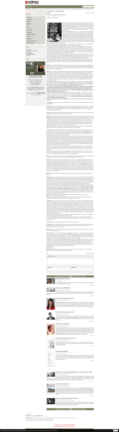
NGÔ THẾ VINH (59, 386)
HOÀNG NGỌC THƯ (59, 301)
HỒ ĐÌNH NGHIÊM (59, 290)
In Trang (47, 253)
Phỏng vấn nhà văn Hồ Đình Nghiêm (63, 287)
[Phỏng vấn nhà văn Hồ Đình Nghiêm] (51, 290)
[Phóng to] (49, 13)
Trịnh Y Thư (66, 301)
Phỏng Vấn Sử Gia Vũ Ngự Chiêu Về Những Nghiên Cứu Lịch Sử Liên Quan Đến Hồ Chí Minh (74, 372)
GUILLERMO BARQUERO (31, 54)
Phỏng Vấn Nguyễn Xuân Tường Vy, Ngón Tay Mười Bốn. (67, 398)
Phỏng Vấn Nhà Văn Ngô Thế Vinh (62, 383)
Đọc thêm (91, 295)
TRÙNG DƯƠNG (65, 326)
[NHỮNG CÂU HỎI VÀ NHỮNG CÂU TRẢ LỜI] (51, 304)
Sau (91, 13)
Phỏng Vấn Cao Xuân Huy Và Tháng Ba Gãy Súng (65, 338)
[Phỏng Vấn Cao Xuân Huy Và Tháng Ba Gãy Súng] (51, 343)
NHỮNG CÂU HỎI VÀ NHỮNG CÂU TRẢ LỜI (65, 298)
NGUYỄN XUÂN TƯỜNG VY (61, 400)
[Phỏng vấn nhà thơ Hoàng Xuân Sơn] (51, 281)
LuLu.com (42, 87)
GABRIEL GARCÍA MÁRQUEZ (31, 50)
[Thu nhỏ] (47, 13)
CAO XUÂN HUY (59, 340)
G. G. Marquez (28, 49)
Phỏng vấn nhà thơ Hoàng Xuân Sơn (63, 278)
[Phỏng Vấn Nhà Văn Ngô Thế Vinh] (51, 389)
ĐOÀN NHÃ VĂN (65, 386)
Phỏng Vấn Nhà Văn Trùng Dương (62, 323)
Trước (89, 13)
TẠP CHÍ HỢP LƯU (59, 314)
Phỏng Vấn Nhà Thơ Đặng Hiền (62, 351)
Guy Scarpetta (28, 55)
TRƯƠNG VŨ (65, 314)
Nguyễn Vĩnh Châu (65, 374)
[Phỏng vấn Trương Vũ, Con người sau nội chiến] (51, 316)
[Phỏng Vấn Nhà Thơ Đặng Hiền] (51, 360)
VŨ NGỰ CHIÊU (59, 374)
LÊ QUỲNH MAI (59, 281)
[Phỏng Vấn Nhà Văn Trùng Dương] (51, 330)
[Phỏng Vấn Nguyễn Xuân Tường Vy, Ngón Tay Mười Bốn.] (51, 401)
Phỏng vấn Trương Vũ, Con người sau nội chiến (65, 311)
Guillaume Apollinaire (29, 53)
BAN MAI (49, 17)
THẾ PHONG (55, 17)
